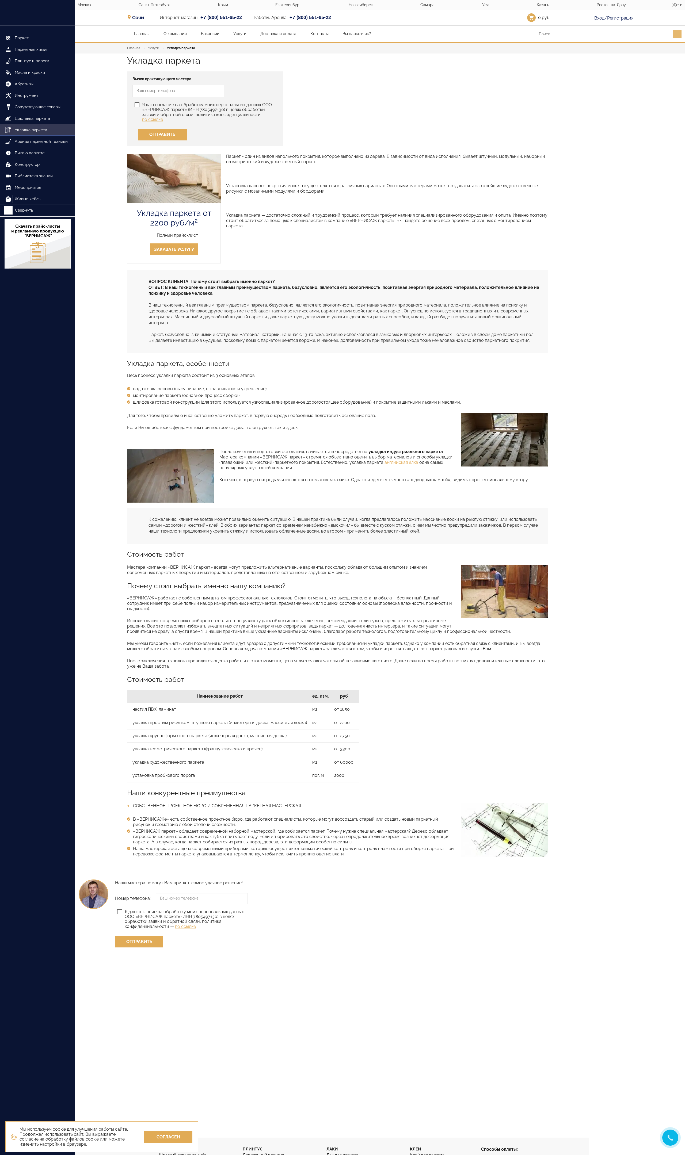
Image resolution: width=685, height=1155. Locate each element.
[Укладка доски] (170, 476)
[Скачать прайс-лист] (37, 244)
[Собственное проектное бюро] (504, 830)
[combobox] (139, 17)
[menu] (37, 115)
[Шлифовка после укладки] (504, 591)
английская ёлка (401, 462)
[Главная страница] (37, 12)
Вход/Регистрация (613, 18)
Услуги (153, 48)
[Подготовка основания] (504, 439)
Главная (133, 48)
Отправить (162, 134)
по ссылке (152, 119)
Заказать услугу (174, 249)
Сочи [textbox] (138, 17)
